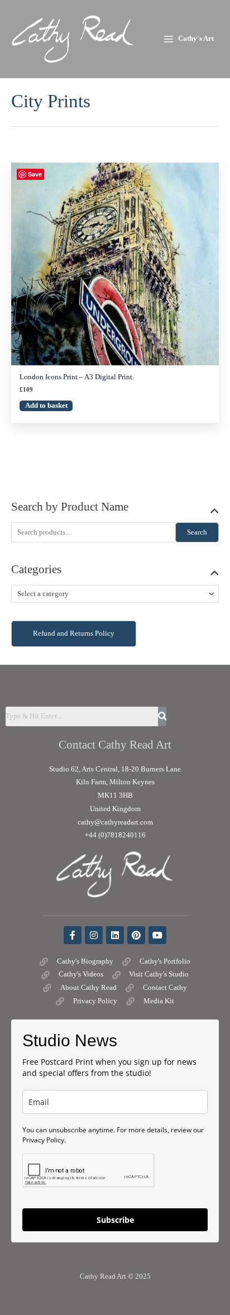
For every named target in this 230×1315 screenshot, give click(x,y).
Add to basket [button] (46, 405)
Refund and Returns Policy (73, 633)
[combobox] (115, 594)
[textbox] (110, 594)
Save (35, 174)
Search (197, 532)
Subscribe (115, 1219)
